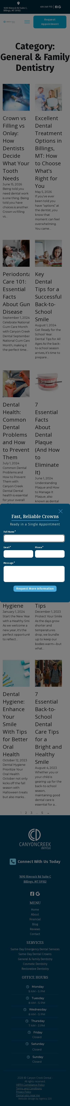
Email (7, 547)
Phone (38, 547)
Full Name (9, 532)
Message (8, 563)
